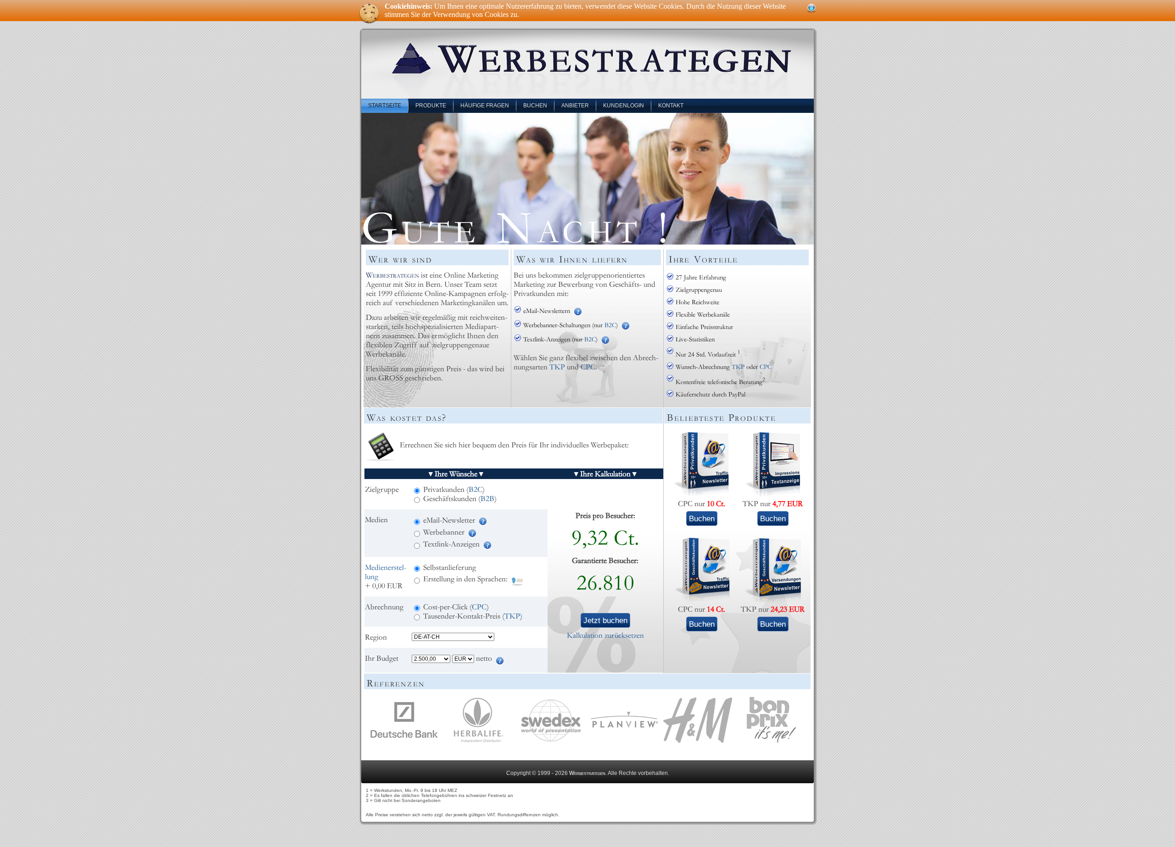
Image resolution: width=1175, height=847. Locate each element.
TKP (557, 367)
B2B (487, 498)
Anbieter (575, 105)
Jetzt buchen (605, 620)
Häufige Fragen (484, 105)
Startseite (384, 105)
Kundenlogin (623, 105)
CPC (588, 367)
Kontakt (670, 105)
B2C (610, 325)
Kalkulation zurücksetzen (605, 635)
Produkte (430, 105)
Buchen (535, 105)
